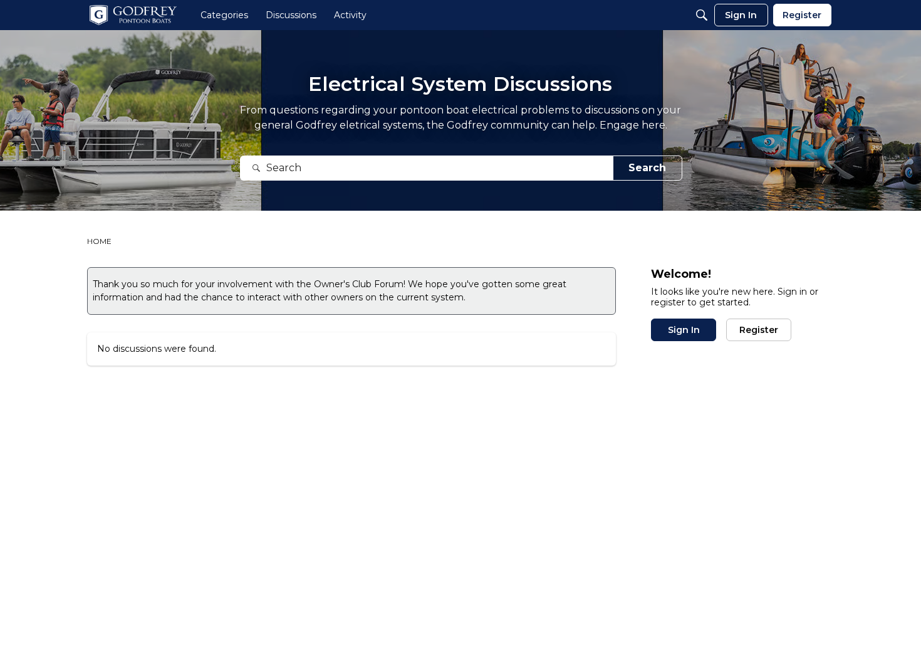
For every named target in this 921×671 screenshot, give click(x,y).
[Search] (701, 15)
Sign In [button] (684, 330)
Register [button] (758, 330)
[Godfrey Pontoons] (133, 15)
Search (647, 168)
